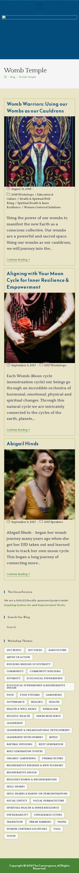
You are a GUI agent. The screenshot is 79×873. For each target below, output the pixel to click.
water (62, 822)
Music (53, 737)
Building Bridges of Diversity (29, 664)
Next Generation (51, 744)
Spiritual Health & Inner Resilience (33, 807)
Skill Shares (16, 786)
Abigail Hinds (23, 443)
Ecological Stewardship (45, 678)
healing (37, 702)
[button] (39, 6)
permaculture (52, 758)
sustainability (17, 815)
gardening (54, 695)
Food (10, 695)
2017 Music (14, 650)
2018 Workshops (22, 194)
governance (16, 702)
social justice (17, 800)
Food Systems (30, 695)
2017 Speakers (53, 522)
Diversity (14, 678)
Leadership (15, 723)
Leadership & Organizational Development (38, 730)
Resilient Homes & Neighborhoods (32, 779)
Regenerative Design (22, 772)
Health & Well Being (22, 709)
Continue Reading (18, 259)
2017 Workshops (55, 365)
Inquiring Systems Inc (17, 605)
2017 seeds (35, 650)
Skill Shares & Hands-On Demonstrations (37, 793)
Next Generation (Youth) (25, 751)
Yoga (57, 829)
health (54, 702)
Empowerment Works (51, 605)
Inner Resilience (48, 716)
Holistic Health (18, 716)
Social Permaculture (48, 800)
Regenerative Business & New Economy (35, 765)
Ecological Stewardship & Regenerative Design (36, 686)
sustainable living (48, 815)
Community (15, 671)
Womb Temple (27, 77)
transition (15, 822)
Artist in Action (18, 657)
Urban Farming (40, 822)
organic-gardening (21, 758)
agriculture (57, 650)
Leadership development (25, 737)
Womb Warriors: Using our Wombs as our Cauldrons (37, 107)
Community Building (45, 671)
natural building (19, 744)
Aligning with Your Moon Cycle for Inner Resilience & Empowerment (38, 280)
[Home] (5, 77)
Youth (11, 836)
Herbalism (50, 709)
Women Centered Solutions (42, 207)
